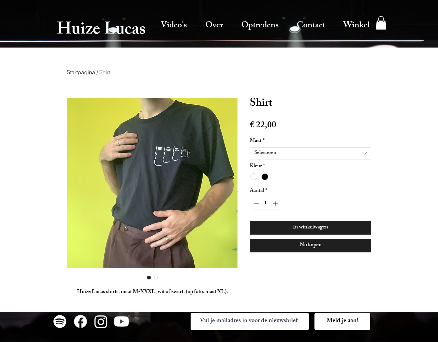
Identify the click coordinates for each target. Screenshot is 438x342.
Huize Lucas (101, 30)
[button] (381, 22)
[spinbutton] (265, 203)
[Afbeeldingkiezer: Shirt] (148, 277)
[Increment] (276, 203)
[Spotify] (59, 321)
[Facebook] (80, 321)
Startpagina (81, 72)
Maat (257, 141)
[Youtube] (121, 321)
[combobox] (310, 153)
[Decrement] (255, 203)
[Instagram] (101, 321)
